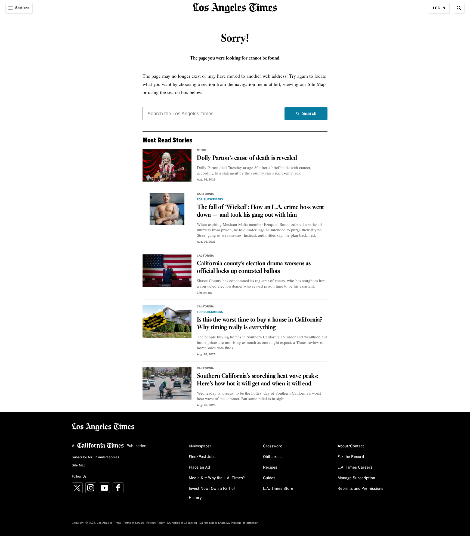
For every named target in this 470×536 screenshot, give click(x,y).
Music (201, 150)
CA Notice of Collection (182, 523)
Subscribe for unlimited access (95, 457)
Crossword (272, 446)
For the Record (351, 457)
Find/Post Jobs (202, 457)
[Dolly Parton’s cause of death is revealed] (167, 165)
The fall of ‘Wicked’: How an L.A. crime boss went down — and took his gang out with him (260, 211)
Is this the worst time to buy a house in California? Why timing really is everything (259, 323)
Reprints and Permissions (360, 489)
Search (309, 115)
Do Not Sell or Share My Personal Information (228, 523)
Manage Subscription (356, 478)
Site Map (78, 465)
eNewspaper (200, 446)
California (205, 194)
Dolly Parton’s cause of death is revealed (247, 158)
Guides (269, 478)
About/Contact (351, 446)
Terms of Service (133, 523)
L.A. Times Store (278, 489)
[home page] (235, 7)
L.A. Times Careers (355, 467)
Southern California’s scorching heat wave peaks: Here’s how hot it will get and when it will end (257, 380)
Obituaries (272, 457)
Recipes (270, 467)
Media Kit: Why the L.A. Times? (217, 478)
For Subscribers (210, 199)
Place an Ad (199, 467)
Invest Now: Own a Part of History (212, 493)
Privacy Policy (155, 523)
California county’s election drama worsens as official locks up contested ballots (254, 267)
